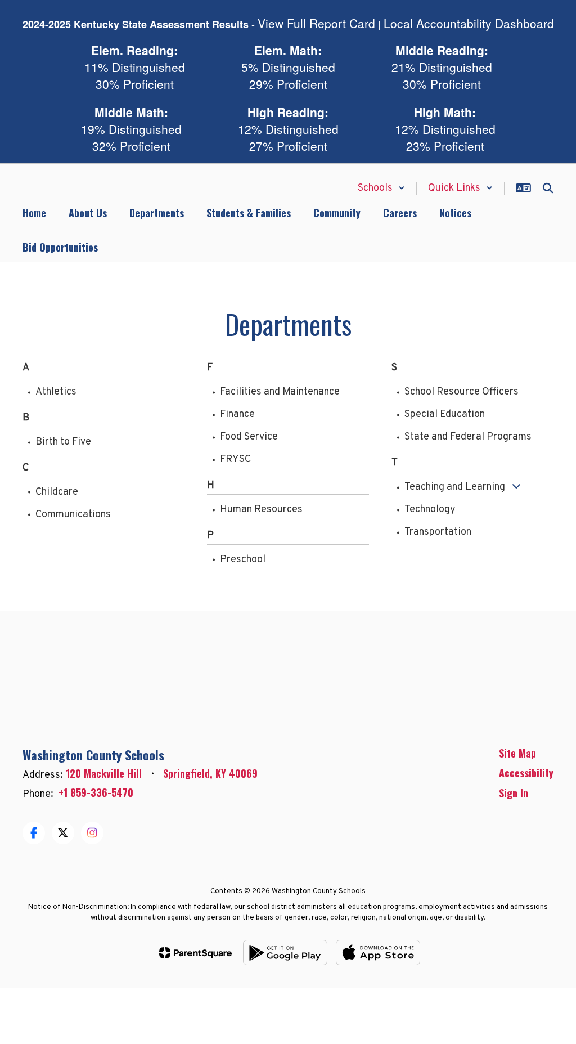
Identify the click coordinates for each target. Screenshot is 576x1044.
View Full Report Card (316, 23)
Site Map (517, 753)
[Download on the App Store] (378, 952)
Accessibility (526, 772)
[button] (381, 188)
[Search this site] (548, 188)
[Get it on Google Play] (285, 952)
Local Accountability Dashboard (469, 23)
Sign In (513, 793)
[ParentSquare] (195, 952)
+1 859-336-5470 (95, 792)
